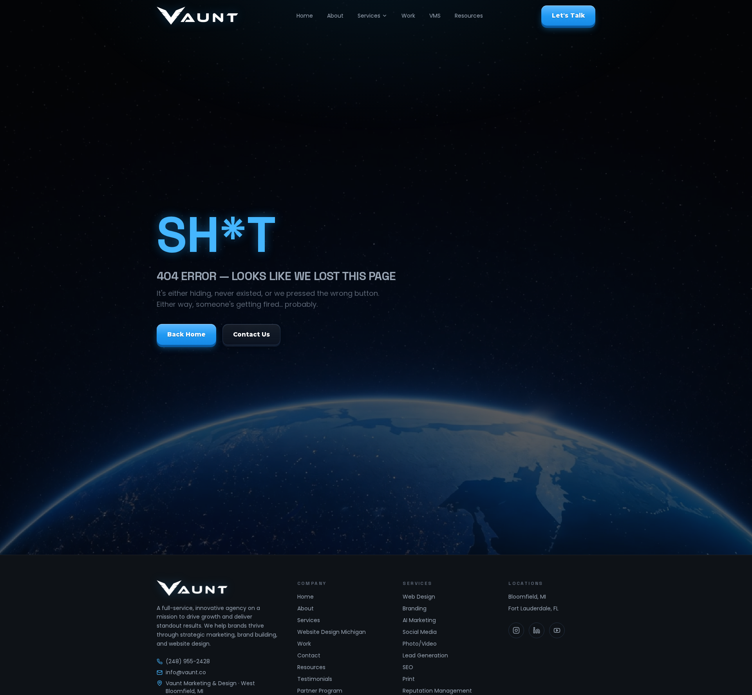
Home (304, 16)
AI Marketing (419, 620)
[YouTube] (557, 630)
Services (369, 16)
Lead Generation (425, 655)
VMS (435, 16)
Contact (308, 655)
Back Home (186, 334)
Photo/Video (420, 644)
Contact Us (251, 334)
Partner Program (319, 691)
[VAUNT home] (197, 16)
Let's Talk (568, 15)
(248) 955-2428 (188, 661)
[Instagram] (516, 630)
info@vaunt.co (186, 672)
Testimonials (314, 679)
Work (408, 16)
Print (409, 679)
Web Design (419, 597)
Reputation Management (437, 691)
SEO (408, 667)
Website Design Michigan (331, 632)
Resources (469, 16)
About (335, 16)
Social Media (420, 632)
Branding (415, 608)
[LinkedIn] (536, 630)
